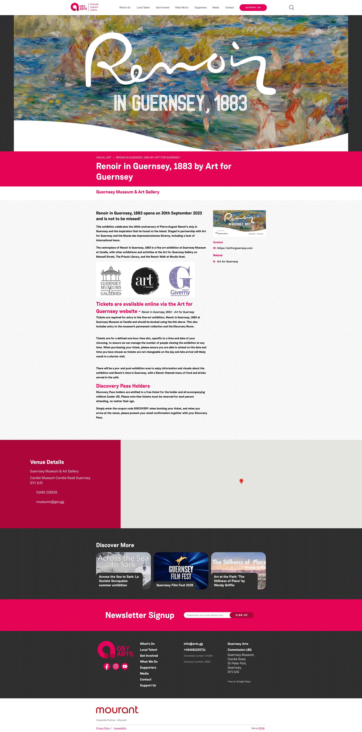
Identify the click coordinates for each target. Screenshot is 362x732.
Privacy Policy (103, 728)
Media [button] (215, 7)
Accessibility (120, 728)
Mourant (122, 720)
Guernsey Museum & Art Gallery (127, 192)
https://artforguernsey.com (235, 248)
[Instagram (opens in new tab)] (115, 666)
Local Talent (148, 650)
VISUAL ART (103, 157)
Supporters (201, 7)
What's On (147, 644)
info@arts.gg (193, 644)
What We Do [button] (181, 7)
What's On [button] (125, 7)
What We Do (149, 662)
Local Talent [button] (143, 7)
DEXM (261, 728)
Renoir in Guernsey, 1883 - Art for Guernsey (168, 312)
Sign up (242, 615)
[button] (239, 223)
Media (144, 673)
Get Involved (162, 7)
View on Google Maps (239, 681)
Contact (229, 7)
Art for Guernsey (227, 261)
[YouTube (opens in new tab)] (124, 666)
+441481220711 (194, 650)
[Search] (291, 7)
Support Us (253, 7)
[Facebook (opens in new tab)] (106, 666)
